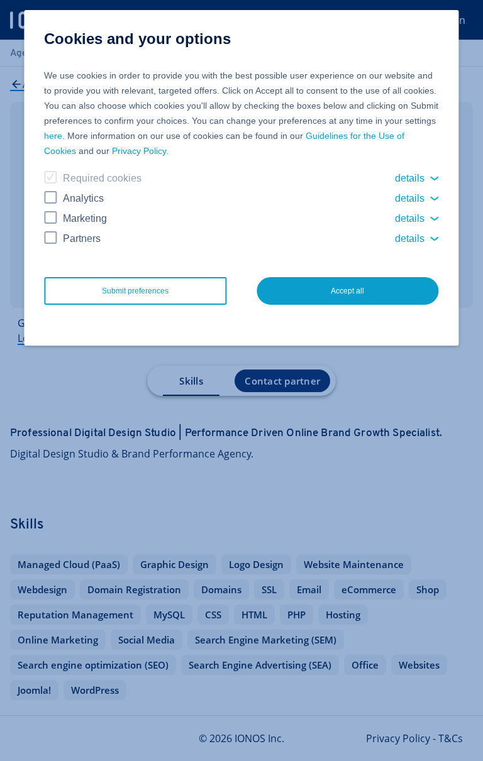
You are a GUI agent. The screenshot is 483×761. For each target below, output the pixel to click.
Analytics (83, 198)
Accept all (347, 291)
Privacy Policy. (140, 151)
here (53, 136)
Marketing (85, 218)
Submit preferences (135, 291)
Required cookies (102, 178)
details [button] (410, 178)
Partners (82, 238)
